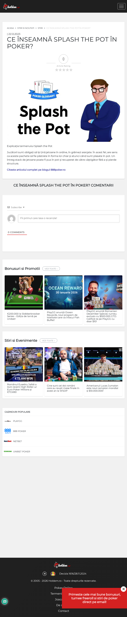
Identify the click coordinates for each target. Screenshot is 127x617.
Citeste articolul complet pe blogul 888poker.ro (36, 169)
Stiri (40, 28)
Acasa (10, 28)
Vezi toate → (51, 269)
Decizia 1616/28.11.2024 (72, 573)
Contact (63, 611)
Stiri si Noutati (25, 28)
